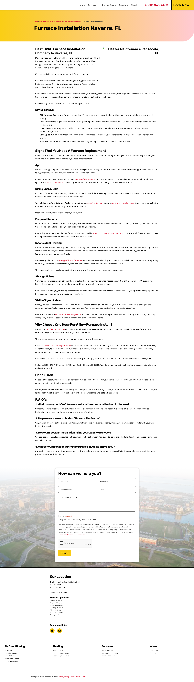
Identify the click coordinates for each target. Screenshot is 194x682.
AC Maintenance (10, 653)
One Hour (14, 5)
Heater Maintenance (61, 653)
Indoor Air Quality (11, 661)
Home (82, 5)
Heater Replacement (61, 656)
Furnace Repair (107, 650)
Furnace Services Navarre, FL (74, 21)
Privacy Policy (81, 535)
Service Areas (109, 5)
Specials (123, 5)
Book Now (181, 5)
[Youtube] (59, 630)
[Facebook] (52, 630)
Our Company (155, 650)
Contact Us (154, 653)
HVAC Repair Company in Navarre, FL (51, 21)
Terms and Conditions (67, 535)
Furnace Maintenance (109, 653)
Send (65, 553)
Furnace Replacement (109, 656)
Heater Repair (58, 650)
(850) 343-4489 (156, 5)
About (134, 5)
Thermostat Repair (11, 659)
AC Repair (8, 650)
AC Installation (10, 656)
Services (92, 5)
